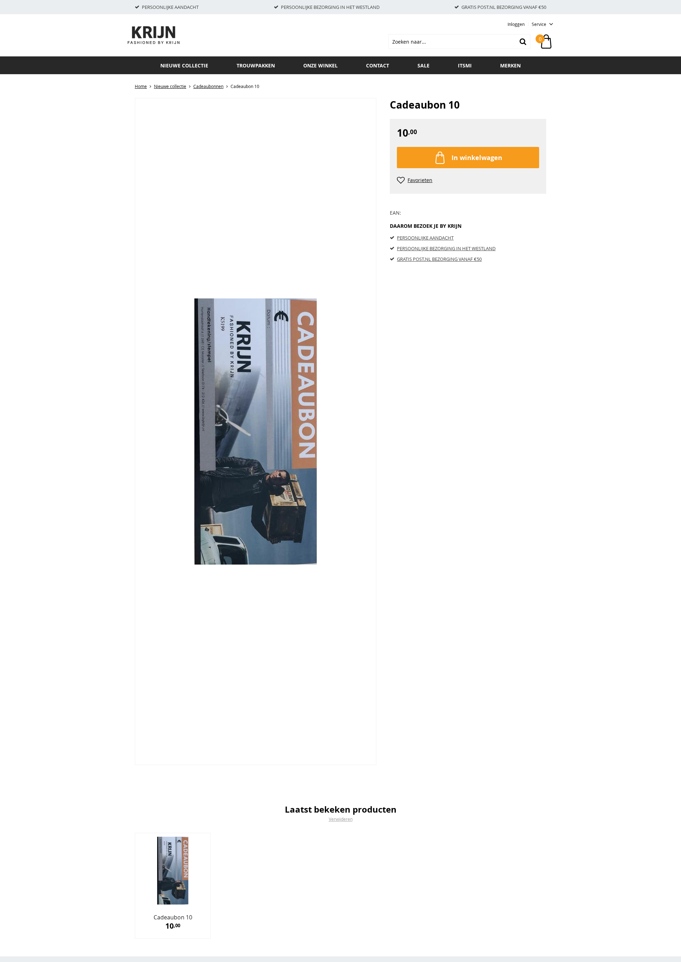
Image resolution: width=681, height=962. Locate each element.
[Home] (163, 35)
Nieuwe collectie (184, 65)
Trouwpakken (256, 65)
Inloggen (516, 24)
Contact (377, 65)
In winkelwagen (477, 157)
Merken (510, 65)
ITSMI (465, 65)
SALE (423, 65)
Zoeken (523, 41)
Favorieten (420, 180)
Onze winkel (320, 65)
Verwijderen (341, 819)
